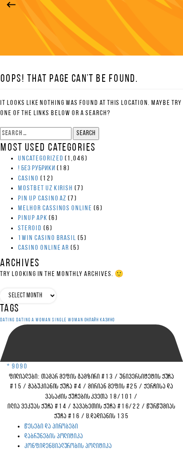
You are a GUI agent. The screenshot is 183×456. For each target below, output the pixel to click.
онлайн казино (99, 320)
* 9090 (17, 366)
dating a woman (33, 320)
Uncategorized (40, 158)
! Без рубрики (36, 168)
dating (7, 320)
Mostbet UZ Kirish (45, 188)
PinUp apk (32, 218)
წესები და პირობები (51, 426)
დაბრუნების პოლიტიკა (53, 436)
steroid (30, 228)
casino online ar (43, 248)
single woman (67, 320)
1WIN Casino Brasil (47, 238)
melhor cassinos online (55, 208)
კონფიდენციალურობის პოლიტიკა (68, 446)
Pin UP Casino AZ (42, 198)
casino (28, 178)
